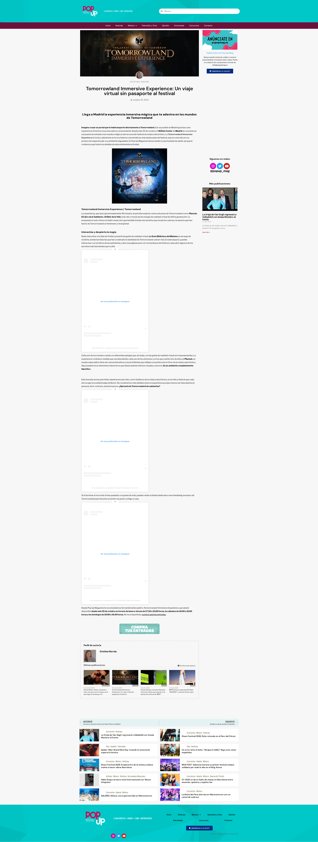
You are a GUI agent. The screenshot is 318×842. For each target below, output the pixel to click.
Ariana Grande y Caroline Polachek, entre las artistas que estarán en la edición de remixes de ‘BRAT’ (153, 692)
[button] (220, 71)
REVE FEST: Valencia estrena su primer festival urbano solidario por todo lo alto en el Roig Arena (208, 766)
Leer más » (206, 232)
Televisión (122, 746)
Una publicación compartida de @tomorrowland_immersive (115, 348)
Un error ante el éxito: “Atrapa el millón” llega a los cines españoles (209, 751)
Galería (199, 761)
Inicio (108, 25)
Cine (108, 746)
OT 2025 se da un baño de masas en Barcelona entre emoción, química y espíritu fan (207, 781)
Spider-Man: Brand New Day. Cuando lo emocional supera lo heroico (125, 751)
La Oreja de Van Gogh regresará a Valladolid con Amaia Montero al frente (219, 217)
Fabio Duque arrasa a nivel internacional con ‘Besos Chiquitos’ (126, 781)
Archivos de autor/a (187, 666)
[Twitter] (220, 166)
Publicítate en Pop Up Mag (220, 53)
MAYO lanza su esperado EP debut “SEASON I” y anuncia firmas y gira (181, 691)
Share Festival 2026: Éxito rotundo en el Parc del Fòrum (209, 736)
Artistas (109, 776)
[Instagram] (213, 166)
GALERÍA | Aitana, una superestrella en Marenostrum (126, 795)
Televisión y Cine (149, 25)
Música (131, 25)
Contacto (208, 25)
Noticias (119, 25)
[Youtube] (227, 166)
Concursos (194, 25)
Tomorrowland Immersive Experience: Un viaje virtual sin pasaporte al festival (123, 692)
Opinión (165, 25)
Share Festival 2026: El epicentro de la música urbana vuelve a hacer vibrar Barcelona (127, 766)
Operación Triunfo (217, 776)
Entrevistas (179, 25)
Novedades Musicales (136, 776)
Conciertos (110, 731)
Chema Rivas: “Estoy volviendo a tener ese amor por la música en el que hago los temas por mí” (96, 692)
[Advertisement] (220, 113)
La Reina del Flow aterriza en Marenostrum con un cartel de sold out (206, 795)
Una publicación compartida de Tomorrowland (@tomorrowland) (115, 600)
